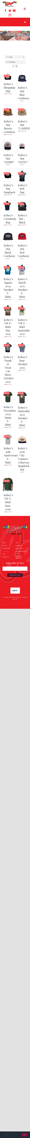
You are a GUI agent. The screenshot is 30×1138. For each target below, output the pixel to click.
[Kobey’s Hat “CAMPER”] (22, 108)
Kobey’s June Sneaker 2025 (23, 362)
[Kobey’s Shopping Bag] (7, 74)
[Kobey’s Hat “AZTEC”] (22, 141)
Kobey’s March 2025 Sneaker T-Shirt (23, 287)
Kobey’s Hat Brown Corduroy (9, 126)
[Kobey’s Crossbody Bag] (7, 201)
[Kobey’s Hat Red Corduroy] (22, 232)
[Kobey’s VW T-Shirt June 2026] (7, 479)
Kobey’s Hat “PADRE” (9, 158)
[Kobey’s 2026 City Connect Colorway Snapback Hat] (22, 434)
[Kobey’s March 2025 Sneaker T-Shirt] (22, 265)
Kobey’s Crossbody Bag (10, 218)
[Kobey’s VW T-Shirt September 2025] (22, 306)
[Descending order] (23, 57)
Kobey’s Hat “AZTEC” (23, 158)
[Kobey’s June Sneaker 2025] (22, 343)
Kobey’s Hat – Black (22, 218)
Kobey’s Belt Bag (22, 188)
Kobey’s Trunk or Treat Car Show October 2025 (9, 369)
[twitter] (9, 10)
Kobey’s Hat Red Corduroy (23, 250)
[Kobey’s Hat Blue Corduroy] (22, 74)
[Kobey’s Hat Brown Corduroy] (7, 108)
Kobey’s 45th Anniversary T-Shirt (11, 455)
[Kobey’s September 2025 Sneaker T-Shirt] (22, 391)
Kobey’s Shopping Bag (9, 87)
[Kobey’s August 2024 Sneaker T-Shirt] (7, 265)
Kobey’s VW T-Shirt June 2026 (8, 502)
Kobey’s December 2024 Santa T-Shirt (10, 415)
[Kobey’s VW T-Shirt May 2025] (7, 306)
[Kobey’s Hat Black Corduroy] (7, 232)
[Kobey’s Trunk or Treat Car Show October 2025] (7, 343)
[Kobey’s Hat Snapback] (7, 171)
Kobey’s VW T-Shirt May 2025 (8, 327)
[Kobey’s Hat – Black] (22, 201)
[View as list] (16, 66)
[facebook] (5, 10)
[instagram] (9, 15)
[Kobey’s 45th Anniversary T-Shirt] (7, 434)
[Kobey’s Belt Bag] (22, 171)
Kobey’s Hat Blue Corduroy (23, 93)
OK (24, 1134)
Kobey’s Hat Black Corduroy (9, 250)
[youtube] (14, 10)
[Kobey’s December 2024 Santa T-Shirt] (7, 391)
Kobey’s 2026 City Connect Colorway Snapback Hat (24, 458)
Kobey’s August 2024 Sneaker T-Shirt (8, 287)
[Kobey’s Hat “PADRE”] (7, 141)
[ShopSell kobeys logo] (9, 2)
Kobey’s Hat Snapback (9, 188)
